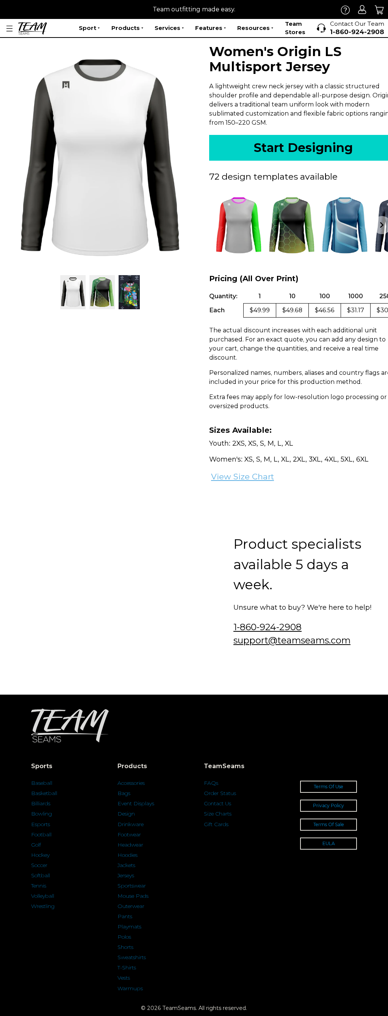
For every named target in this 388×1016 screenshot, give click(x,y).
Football (41, 834)
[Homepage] (32, 28)
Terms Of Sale (328, 824)
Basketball (44, 793)
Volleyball (42, 895)
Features (208, 27)
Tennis (38, 885)
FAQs (211, 783)
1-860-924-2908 (267, 626)
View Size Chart (242, 476)
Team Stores (295, 28)
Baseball (41, 783)
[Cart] (379, 9)
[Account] (362, 9)
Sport (87, 27)
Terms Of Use (328, 786)
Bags (123, 793)
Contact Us (217, 803)
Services (167, 27)
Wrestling (43, 906)
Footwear (129, 834)
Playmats (129, 926)
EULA (328, 843)
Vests (123, 977)
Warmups (130, 988)
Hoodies (127, 855)
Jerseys (125, 875)
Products (125, 27)
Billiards (40, 803)
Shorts (125, 947)
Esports (40, 824)
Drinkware (130, 824)
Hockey (40, 855)
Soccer (39, 865)
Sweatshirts (131, 957)
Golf (36, 844)
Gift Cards (216, 824)
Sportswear (131, 885)
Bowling (41, 813)
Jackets (126, 865)
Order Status (220, 793)
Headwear (130, 844)
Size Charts (218, 813)
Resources (253, 27)
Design (126, 813)
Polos (124, 936)
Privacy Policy (328, 805)
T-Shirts (126, 967)
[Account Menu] (9, 28)
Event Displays (135, 803)
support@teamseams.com (291, 640)
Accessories (131, 783)
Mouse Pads (133, 895)
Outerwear (130, 906)
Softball (40, 875)
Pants (124, 916)
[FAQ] (345, 9)
